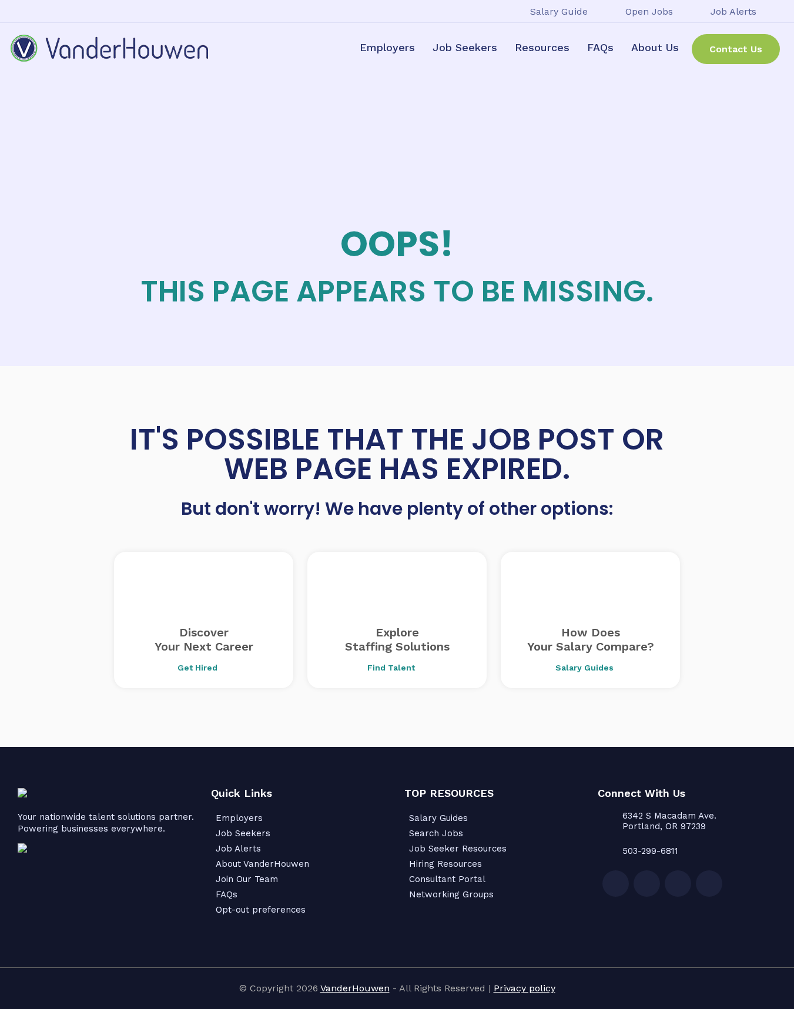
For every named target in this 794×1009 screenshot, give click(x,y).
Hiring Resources (445, 864)
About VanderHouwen (262, 864)
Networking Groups (451, 894)
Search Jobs (436, 833)
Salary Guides (438, 818)
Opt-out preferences (261, 909)
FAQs (600, 47)
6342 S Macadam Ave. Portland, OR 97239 (669, 821)
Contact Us (735, 49)
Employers (387, 47)
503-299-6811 (650, 851)
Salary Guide (559, 11)
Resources (542, 47)
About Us (655, 47)
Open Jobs (649, 11)
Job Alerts (733, 11)
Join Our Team (247, 879)
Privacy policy (524, 988)
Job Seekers (465, 47)
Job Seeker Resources (458, 848)
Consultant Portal (447, 879)
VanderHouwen (355, 988)
